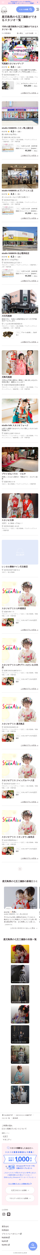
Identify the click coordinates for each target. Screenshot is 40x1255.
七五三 (5, 1136)
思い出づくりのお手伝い (10, 260)
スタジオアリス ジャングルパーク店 (18, 780)
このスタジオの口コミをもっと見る (22, 928)
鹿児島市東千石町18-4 (12, 570)
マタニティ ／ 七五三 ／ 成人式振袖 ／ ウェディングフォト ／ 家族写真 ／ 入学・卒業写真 (19, 140)
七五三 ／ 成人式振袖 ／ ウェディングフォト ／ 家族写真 (19, 484)
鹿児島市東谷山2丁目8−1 (13, 262)
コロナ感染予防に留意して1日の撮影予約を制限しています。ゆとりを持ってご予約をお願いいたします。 (20, 71)
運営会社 (5, 1226)
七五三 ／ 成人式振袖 (8, 572)
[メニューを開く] (37, 9)
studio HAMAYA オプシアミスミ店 (17, 190)
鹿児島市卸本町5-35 (11, 727)
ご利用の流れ (7, 1125)
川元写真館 (7, 315)
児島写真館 (7, 376)
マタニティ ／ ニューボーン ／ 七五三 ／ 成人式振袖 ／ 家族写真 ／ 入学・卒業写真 (20, 615)
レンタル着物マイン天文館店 (15, 566)
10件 (19, 131)
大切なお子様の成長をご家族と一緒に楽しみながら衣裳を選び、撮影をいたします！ (20, 381)
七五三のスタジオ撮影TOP (24, 1115)
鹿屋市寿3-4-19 (9, 482)
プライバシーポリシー (11, 1234)
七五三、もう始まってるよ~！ (12, 523)
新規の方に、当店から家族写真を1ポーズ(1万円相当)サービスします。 (19, 320)
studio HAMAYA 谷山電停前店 (15, 253)
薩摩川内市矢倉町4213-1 (13, 670)
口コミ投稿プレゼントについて (14, 1129)
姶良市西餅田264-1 (11, 840)
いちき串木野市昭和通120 (13, 324)
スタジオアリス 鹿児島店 (13, 723)
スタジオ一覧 (6, 1118)
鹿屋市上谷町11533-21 (12, 433)
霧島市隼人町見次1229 (12, 137)
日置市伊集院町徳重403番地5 (14, 385)
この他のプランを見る (28, 93)
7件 (19, 194)
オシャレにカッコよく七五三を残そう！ (16, 197)
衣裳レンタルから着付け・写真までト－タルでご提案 (20, 478)
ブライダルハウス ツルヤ (14, 473)
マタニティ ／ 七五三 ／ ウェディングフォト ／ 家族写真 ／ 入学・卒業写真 (19, 266)
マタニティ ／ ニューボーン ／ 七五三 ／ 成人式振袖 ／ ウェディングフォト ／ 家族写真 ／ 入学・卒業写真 (20, 78)
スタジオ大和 (8, 520)
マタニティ (7, 1139)
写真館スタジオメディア (13, 63)
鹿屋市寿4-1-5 (9, 611)
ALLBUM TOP (8, 1115)
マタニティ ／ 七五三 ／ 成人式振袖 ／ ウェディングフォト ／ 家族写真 (19, 529)
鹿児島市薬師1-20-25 (11, 526)
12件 (19, 67)
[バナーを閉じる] (3, 2)
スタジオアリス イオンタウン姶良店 (18, 836)
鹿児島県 (15, 1118)
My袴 (4, 1241)
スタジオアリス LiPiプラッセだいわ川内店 (20, 666)
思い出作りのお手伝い (9, 134)
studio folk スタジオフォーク (15, 425)
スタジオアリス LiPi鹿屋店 (14, 608)
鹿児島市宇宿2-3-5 (10, 200)
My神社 (5, 1245)
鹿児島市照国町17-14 (11, 75)
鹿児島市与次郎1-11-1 (12, 783)
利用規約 (5, 1230)
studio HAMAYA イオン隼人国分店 (17, 127)
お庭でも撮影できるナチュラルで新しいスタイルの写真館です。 (20, 429)
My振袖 (5, 1237)
